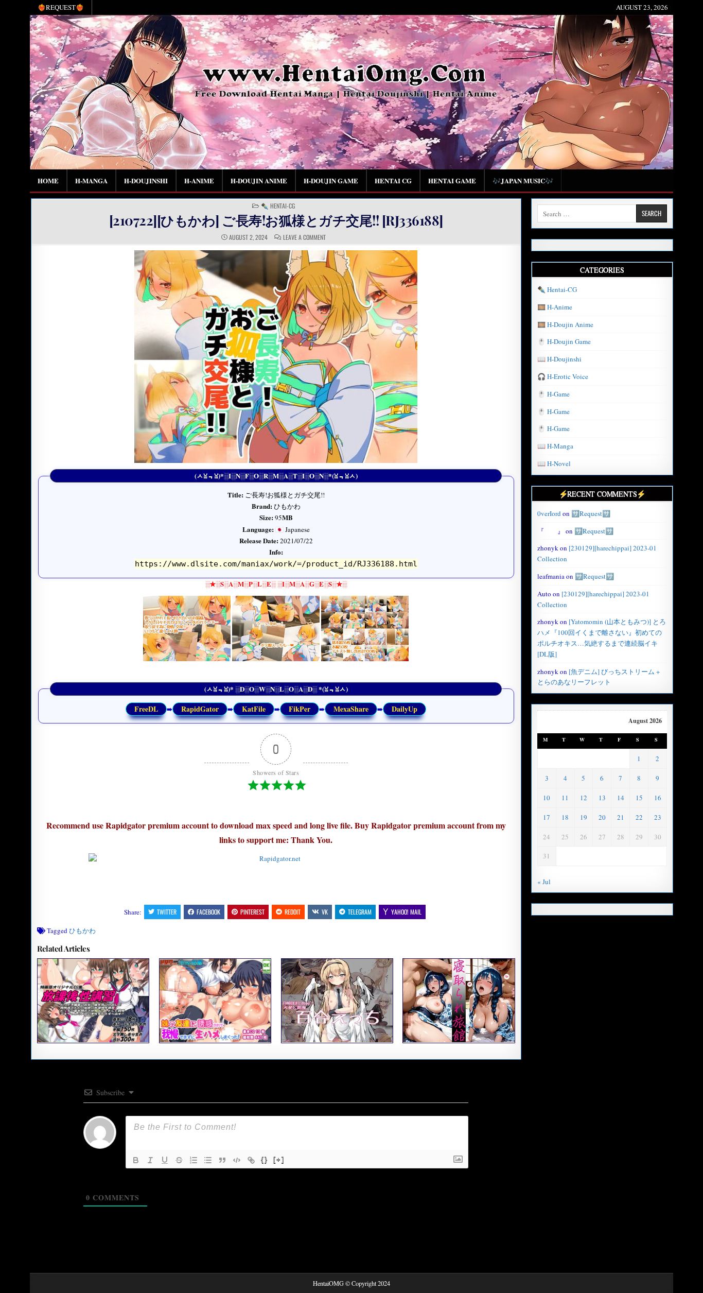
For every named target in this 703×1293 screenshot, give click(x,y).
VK (325, 911)
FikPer (299, 708)
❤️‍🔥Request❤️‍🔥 (61, 7)
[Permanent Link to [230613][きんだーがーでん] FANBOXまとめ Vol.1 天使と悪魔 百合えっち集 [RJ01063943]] (337, 1000)
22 (639, 817)
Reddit (293, 911)
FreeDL (146, 708)
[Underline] (164, 1160)
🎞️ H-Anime (554, 307)
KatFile (254, 708)
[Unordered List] (208, 1160)
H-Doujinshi (146, 180)
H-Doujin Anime (259, 180)
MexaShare (350, 708)
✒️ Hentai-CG (278, 206)
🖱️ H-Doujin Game (564, 341)
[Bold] (136, 1160)
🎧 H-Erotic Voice (562, 376)
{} (264, 1159)
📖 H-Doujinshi (559, 359)
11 (565, 797)
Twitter (167, 911)
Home (48, 180)
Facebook (208, 911)
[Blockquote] (222, 1160)
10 (546, 797)
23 (657, 817)
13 (602, 797)
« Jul (544, 881)
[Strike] (179, 1160)
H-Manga (91, 180)
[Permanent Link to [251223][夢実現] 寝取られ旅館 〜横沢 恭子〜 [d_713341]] (458, 1000)
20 (602, 817)
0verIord (549, 513)
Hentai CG (393, 180)
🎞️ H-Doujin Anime (565, 324)
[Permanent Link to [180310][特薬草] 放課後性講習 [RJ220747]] (93, 1000)
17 (546, 817)
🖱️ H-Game (553, 394)
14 (620, 797)
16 (657, 797)
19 (583, 817)
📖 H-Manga (555, 446)
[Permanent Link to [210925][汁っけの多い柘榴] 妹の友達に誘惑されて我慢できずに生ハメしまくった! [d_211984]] (215, 1000)
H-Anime (199, 180)
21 (620, 817)
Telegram (360, 911)
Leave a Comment (304, 237)
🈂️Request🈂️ (590, 513)
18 (565, 817)
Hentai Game (452, 180)
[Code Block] (237, 1160)
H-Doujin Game (331, 180)
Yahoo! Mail (406, 911)
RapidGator (200, 708)
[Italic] (150, 1160)
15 (639, 797)
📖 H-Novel (554, 463)
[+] (279, 1159)
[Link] (251, 1160)
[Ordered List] (193, 1160)
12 (583, 797)
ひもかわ (82, 930)
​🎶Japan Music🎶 (523, 180)
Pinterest (252, 911)
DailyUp (404, 708)
